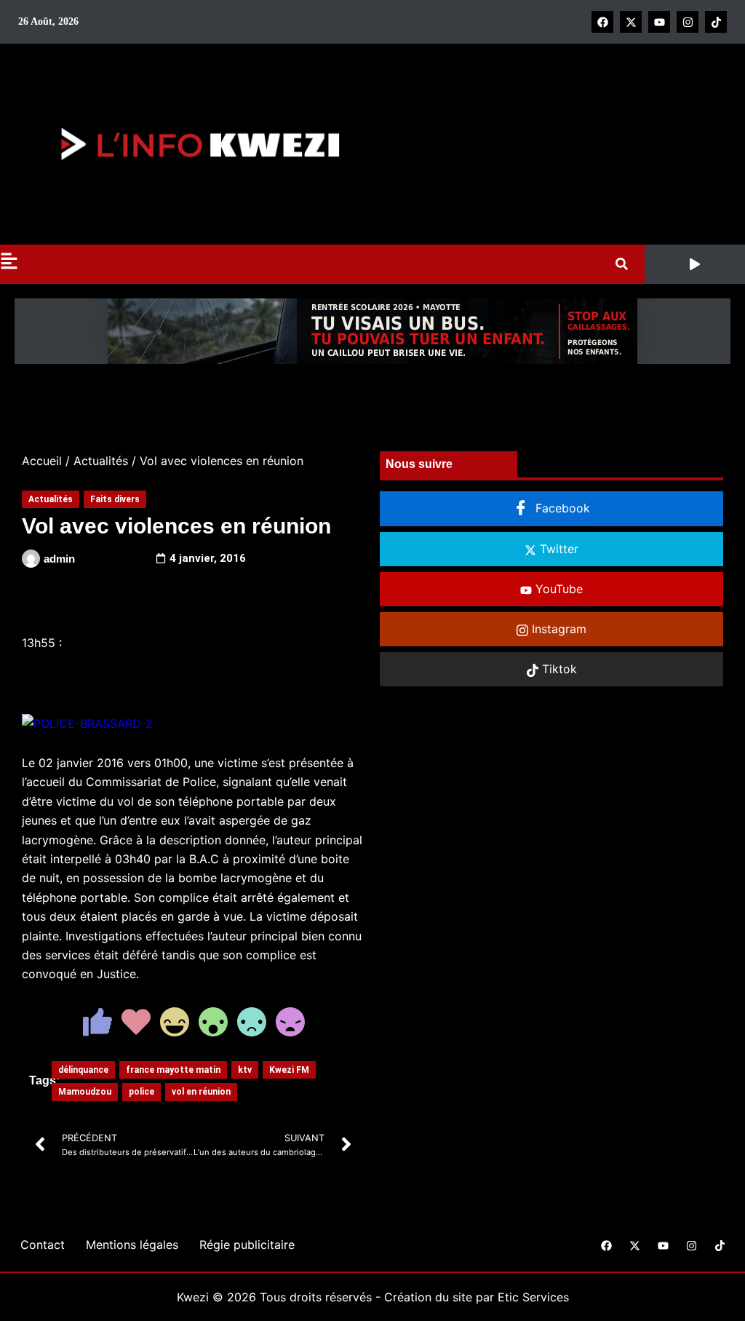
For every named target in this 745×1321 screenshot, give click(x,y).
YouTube (557, 589)
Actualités (100, 460)
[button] (695, 264)
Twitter (557, 549)
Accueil (42, 460)
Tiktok (557, 669)
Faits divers (115, 499)
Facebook (561, 508)
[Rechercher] (625, 263)
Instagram (557, 629)
